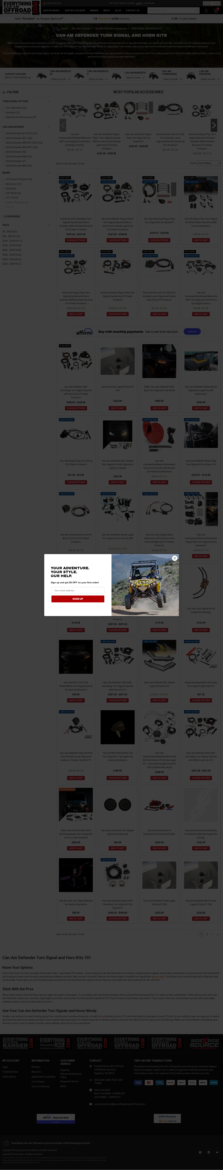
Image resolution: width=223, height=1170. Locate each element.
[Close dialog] (175, 558)
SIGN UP (77, 599)
